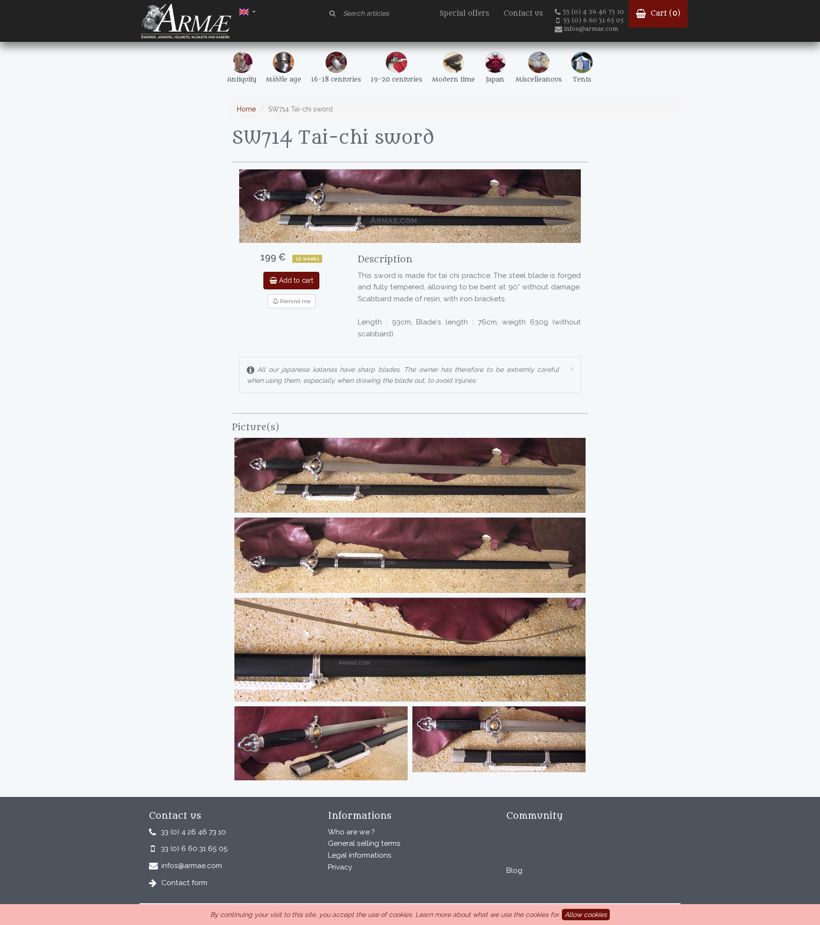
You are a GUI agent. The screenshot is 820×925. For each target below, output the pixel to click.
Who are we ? (351, 832)
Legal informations (359, 855)
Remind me (294, 301)
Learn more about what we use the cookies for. (487, 914)
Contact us (523, 13)
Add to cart (295, 280)
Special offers (464, 13)
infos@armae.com (591, 29)
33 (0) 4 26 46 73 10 (593, 12)
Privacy (340, 867)
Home (246, 109)
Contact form (184, 883)
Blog (514, 870)
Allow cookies (586, 914)
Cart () (664, 13)
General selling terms (364, 843)
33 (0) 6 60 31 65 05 (593, 20)
